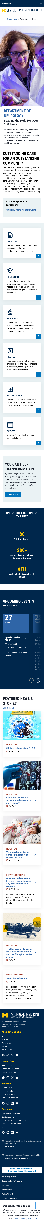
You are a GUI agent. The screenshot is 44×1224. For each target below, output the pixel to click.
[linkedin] (12, 1103)
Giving (4, 1046)
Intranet (5, 1127)
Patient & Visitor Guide (10, 1069)
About (4, 1036)
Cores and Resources (10, 1098)
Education (7, 1109)
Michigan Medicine (11, 1032)
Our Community (8, 1117)
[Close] (39, 1205)
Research (6, 1083)
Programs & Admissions (11, 1114)
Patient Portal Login (9, 1072)
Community (6, 1043)
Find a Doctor (7, 1065)
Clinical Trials (7, 1088)
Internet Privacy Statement (25, 1218)
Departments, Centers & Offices (14, 1120)
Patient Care (8, 1061)
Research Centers (8, 1095)
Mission (5, 1040)
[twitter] (12, 1055)
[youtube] (17, 1055)
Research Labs (7, 1091)
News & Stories (7, 1050)
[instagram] (7, 1055)
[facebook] (3, 1055)
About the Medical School (11, 1124)
